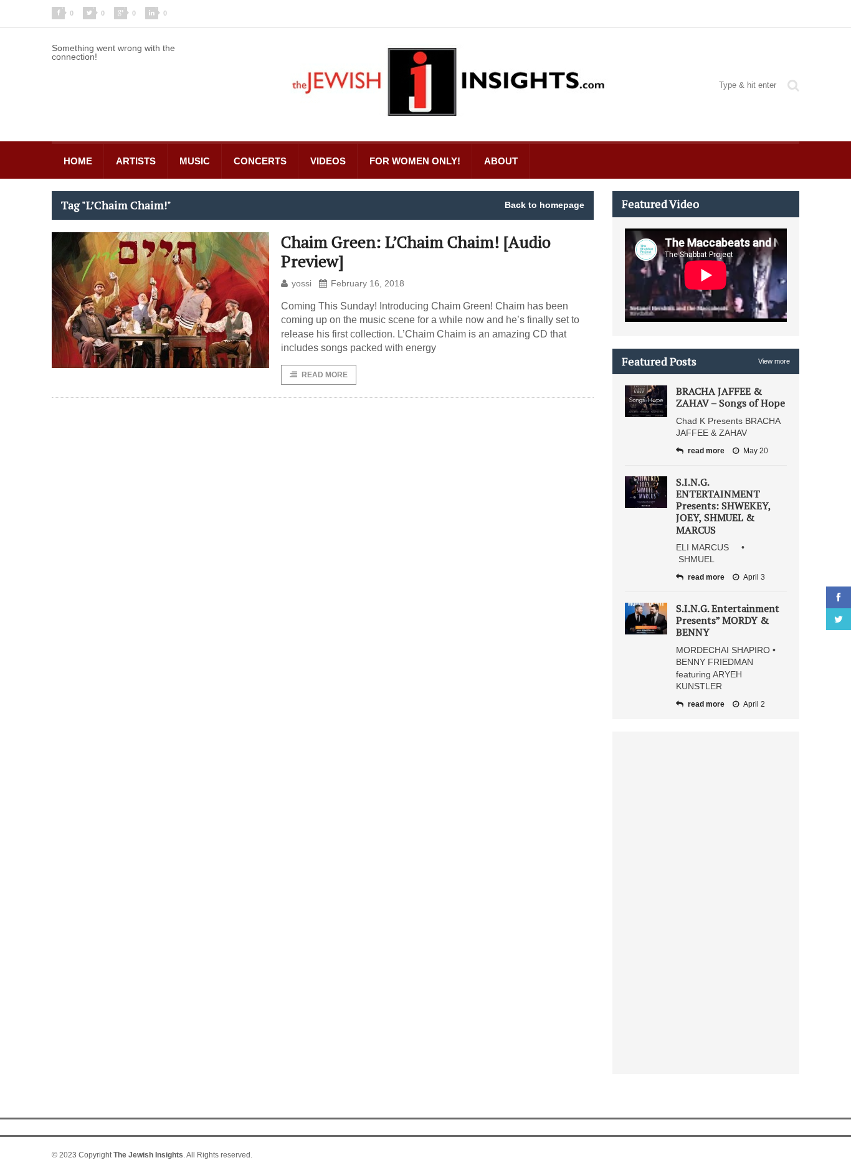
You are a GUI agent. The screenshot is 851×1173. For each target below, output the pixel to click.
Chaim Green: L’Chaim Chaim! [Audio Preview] (416, 251)
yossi (301, 283)
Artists (136, 161)
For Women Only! (414, 161)
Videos (328, 161)
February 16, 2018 (367, 283)
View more (774, 361)
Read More (325, 374)
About (501, 161)
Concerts (260, 161)
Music (194, 161)
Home (78, 161)
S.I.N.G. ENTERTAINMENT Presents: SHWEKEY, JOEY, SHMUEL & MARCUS (723, 506)
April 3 (754, 577)
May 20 (755, 451)
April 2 (754, 704)
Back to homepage (544, 204)
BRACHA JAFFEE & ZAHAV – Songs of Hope (730, 397)
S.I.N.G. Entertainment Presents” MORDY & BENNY (727, 620)
